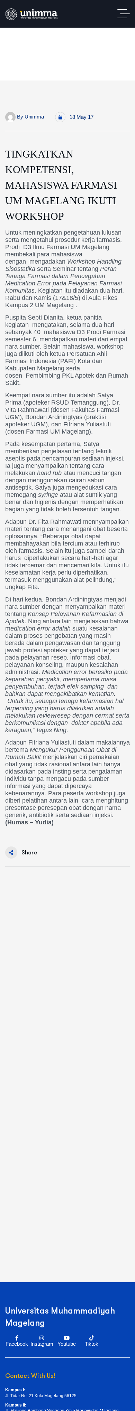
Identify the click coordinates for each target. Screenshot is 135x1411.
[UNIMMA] (31, 14)
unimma (34, 117)
